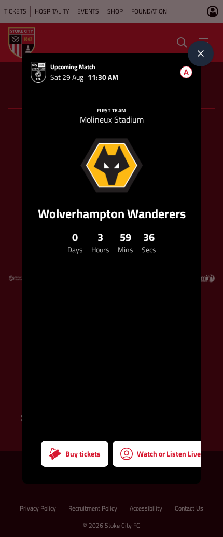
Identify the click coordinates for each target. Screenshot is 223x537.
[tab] (186, 72)
